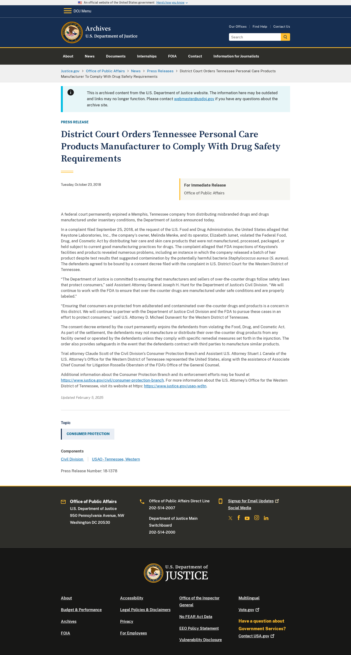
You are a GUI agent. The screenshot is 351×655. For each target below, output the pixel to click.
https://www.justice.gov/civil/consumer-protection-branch (112, 380)
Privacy (126, 621)
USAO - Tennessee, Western (116, 459)
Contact (254, 636)
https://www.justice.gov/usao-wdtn (175, 386)
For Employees (133, 633)
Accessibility (131, 598)
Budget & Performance (81, 610)
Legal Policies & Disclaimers (145, 610)
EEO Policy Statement (199, 628)
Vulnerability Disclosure (200, 640)
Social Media (239, 508)
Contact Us (281, 26)
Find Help (260, 26)
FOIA (65, 633)
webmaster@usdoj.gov (194, 99)
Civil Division (72, 459)
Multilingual (249, 598)
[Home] (99, 41)
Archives (68, 621)
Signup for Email (251, 501)
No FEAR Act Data (195, 616)
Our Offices (238, 26)
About (66, 598)
